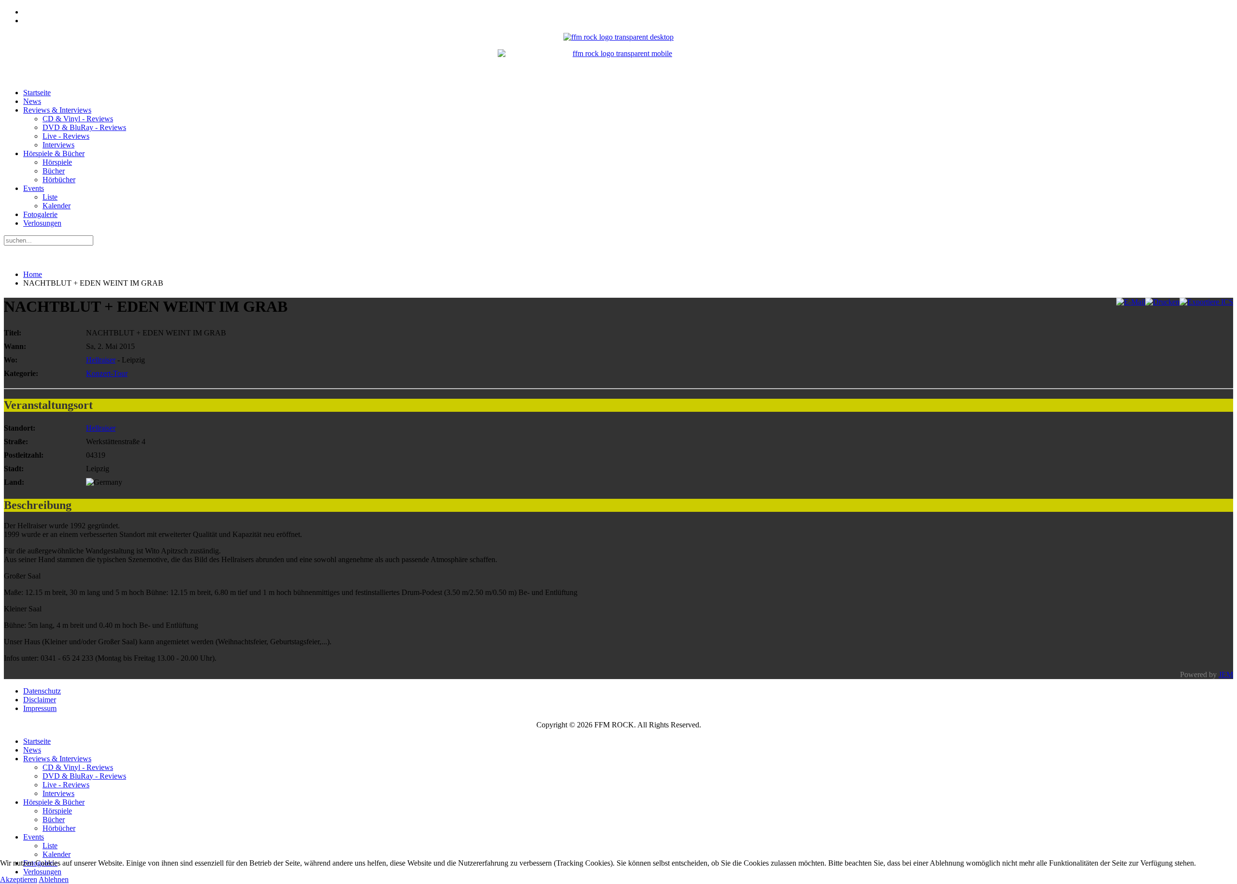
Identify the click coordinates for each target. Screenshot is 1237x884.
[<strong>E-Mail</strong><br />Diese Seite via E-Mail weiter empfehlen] (1130, 302)
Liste (50, 197)
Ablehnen (54, 879)
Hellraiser (100, 360)
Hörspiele (57, 162)
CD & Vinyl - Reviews (78, 119)
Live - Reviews (66, 136)
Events (33, 188)
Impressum (40, 708)
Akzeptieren (18, 879)
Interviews (58, 145)
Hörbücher (59, 179)
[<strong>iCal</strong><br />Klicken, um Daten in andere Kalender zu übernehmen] (1206, 302)
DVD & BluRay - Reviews (84, 127)
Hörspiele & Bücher (54, 153)
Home (32, 274)
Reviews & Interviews (57, 110)
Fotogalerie (40, 214)
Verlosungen (42, 223)
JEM (1226, 674)
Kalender (57, 206)
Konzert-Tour (107, 373)
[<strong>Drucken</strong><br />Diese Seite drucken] (1162, 302)
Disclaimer (39, 700)
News (32, 101)
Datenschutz (42, 691)
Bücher (54, 171)
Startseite (37, 92)
